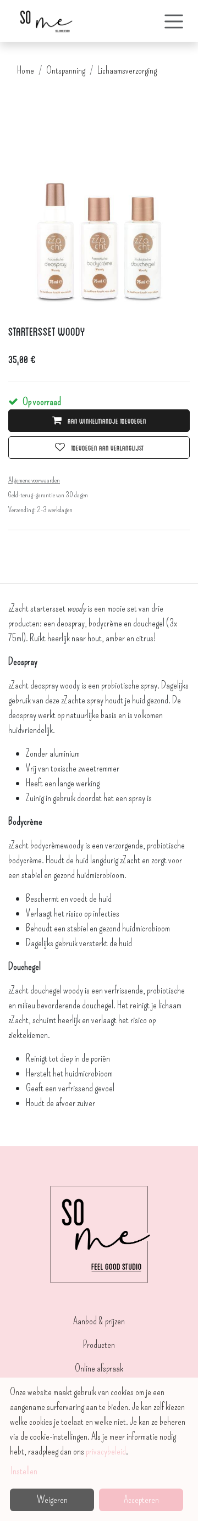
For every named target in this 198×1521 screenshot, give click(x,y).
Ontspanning (65, 70)
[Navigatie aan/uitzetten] (174, 20)
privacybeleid (106, 1451)
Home (25, 70)
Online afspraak (99, 1368)
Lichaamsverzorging (127, 70)
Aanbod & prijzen (99, 1321)
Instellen (23, 1471)
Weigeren (52, 1500)
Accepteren (141, 1500)
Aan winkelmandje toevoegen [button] (106, 420)
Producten (99, 1345)
